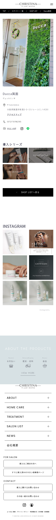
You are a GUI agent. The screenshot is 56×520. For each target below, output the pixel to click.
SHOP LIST (33, 11)
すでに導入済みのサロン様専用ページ (28, 472)
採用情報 (46, 512)
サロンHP (11, 129)
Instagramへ (45, 310)
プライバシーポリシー (23, 512)
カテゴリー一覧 (17, 11)
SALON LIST (15, 426)
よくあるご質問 (11, 512)
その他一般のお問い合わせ (28, 496)
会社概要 (12, 445)
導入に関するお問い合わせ (28, 487)
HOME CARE (15, 407)
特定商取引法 (33, 512)
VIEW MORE (28, 373)
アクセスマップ (14, 115)
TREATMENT (15, 417)
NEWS (11, 436)
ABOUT (12, 398)
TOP (4, 11)
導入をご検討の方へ (28, 463)
